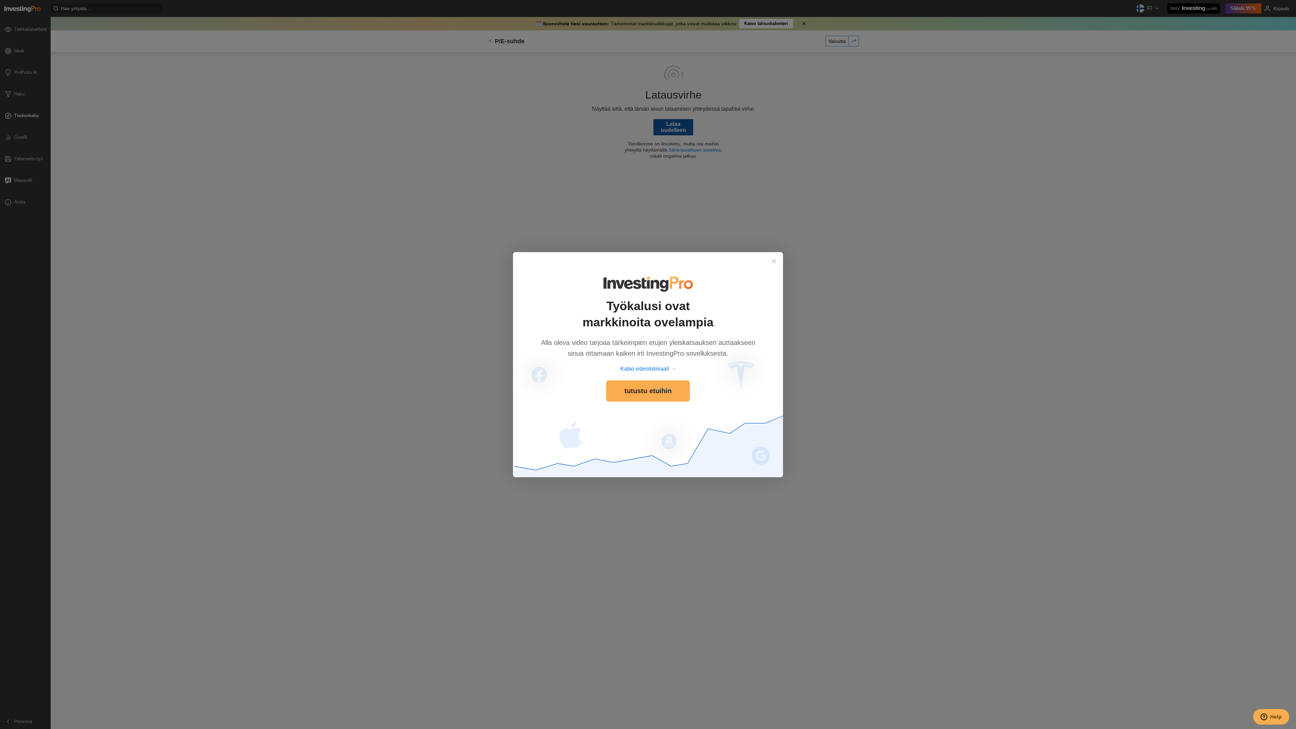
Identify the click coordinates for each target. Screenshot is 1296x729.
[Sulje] (774, 261)
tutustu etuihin (648, 391)
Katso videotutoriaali (644, 369)
